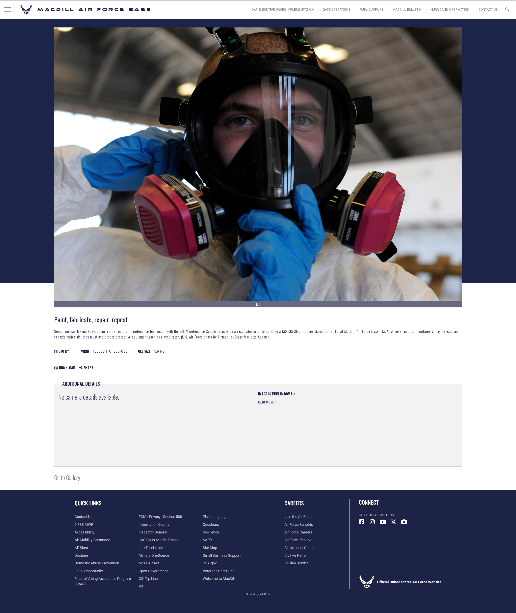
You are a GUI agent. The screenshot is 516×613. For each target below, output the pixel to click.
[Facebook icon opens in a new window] (362, 522)
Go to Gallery (67, 477)
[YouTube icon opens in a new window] (383, 522)
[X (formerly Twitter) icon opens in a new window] (393, 522)
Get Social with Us (376, 515)
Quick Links (88, 503)
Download (66, 367)
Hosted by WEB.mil (258, 594)
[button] (6, 9)
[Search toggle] (507, 9)
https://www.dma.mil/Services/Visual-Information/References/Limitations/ (305, 422)
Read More (266, 402)
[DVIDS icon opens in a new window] (404, 522)
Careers (294, 503)
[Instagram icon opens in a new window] (372, 522)
